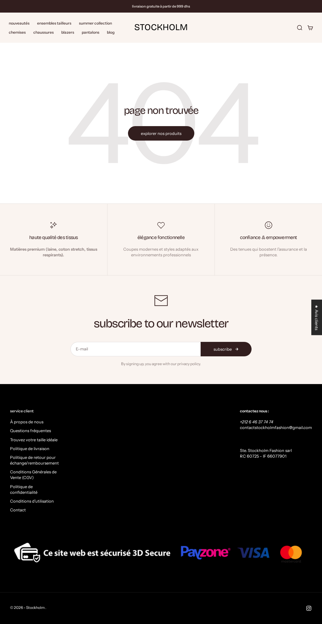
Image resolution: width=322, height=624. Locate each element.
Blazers (67, 32)
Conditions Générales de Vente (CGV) (33, 474)
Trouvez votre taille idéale (34, 439)
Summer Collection (95, 23)
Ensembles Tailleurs (54, 23)
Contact (18, 509)
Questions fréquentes (30, 430)
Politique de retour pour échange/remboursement (34, 460)
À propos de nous (26, 421)
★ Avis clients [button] (316, 317)
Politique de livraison (29, 448)
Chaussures (43, 32)
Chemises (17, 32)
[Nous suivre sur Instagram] (309, 608)
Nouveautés (19, 23)
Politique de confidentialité (23, 489)
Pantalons (90, 32)
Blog (110, 32)
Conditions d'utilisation (32, 501)
